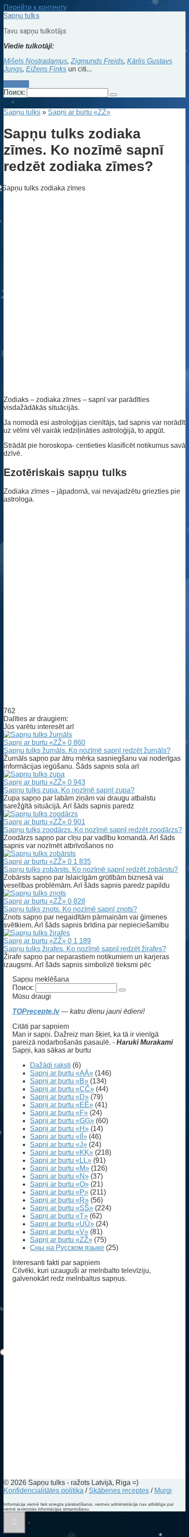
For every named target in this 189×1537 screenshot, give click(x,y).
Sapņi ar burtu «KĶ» (61, 1152)
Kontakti (16, 84)
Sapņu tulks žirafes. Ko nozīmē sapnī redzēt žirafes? (85, 949)
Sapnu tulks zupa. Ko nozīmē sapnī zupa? (69, 790)
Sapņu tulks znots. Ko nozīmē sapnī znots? (70, 909)
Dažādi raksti (50, 1065)
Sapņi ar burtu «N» (59, 1176)
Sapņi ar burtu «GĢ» (62, 1120)
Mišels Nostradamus (35, 61)
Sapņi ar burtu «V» (59, 1232)
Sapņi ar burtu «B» (59, 1081)
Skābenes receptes (119, 1490)
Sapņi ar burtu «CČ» (62, 1089)
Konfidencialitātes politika (44, 1490)
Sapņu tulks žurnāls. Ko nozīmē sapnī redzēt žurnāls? (87, 750)
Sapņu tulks (22, 15)
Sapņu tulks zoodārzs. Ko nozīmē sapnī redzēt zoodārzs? (93, 830)
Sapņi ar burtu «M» (59, 1168)
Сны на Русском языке (67, 1247)
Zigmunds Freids (97, 61)
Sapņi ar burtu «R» (59, 1200)
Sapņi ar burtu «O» (59, 1184)
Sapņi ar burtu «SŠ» (61, 1208)
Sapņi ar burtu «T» (59, 1216)
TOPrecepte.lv (35, 1011)
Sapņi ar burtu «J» (58, 1144)
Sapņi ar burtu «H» (59, 1128)
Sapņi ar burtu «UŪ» (62, 1224)
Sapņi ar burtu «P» (59, 1192)
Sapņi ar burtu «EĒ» (61, 1105)
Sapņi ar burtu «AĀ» (61, 1073)
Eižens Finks (46, 69)
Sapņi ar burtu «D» (59, 1097)
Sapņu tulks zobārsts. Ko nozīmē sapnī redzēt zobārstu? (91, 869)
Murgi (163, 1490)
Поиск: (15, 92)
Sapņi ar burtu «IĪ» (58, 1136)
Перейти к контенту (35, 7)
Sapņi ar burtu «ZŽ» (61, 1239)
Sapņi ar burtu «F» (59, 1112)
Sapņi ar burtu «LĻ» (60, 1160)
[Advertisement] (94, 294)
